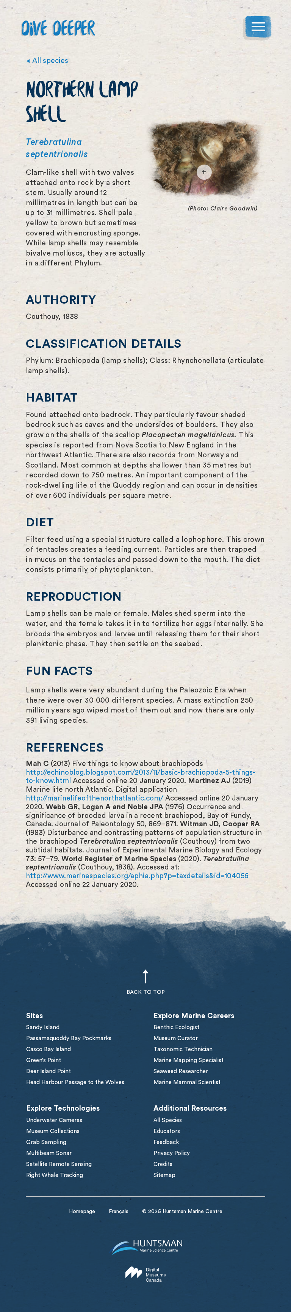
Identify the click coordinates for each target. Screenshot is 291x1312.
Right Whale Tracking (54, 1175)
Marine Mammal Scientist (187, 1082)
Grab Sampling (46, 1142)
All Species (167, 1120)
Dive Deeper (58, 30)
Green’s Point (43, 1060)
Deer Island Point (48, 1071)
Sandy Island (42, 1027)
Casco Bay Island (48, 1049)
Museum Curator (175, 1038)
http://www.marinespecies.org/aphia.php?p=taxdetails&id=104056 (137, 876)
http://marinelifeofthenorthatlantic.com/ (94, 798)
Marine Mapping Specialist (188, 1060)
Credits (162, 1164)
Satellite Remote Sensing (59, 1164)
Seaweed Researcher (180, 1071)
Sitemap (164, 1175)
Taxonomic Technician (183, 1049)
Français (118, 1211)
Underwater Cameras (54, 1120)
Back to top (146, 992)
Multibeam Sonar (49, 1153)
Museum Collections (53, 1131)
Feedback (166, 1142)
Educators (166, 1131)
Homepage (82, 1211)
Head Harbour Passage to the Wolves (75, 1082)
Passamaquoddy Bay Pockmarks (68, 1038)
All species (50, 60)
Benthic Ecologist (176, 1027)
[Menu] (258, 28)
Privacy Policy (171, 1153)
